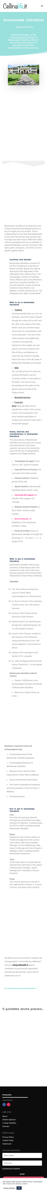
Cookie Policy (7, 1140)
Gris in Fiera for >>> (23, 519)
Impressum (7, 1143)
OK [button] (19, 1188)
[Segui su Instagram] (8, 1104)
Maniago (7, 1022)
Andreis (7, 1064)
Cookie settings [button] (9, 1188)
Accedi (22, 1174)
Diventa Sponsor (9, 1119)
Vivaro (6, 1042)
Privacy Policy (8, 1137)
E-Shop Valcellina (9, 1123)
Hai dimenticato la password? (11, 1168)
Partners (5, 1126)
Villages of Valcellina (24, 27)
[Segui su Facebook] (4, 1104)
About (4, 1116)
